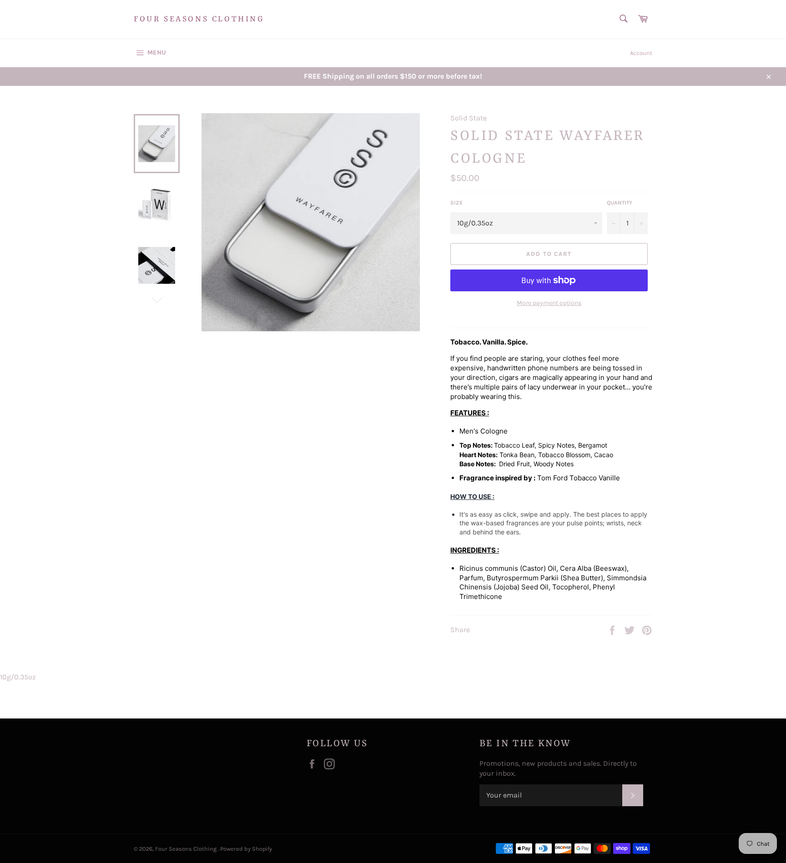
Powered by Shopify (246, 848)
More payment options (549, 303)
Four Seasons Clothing (199, 19)
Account (641, 53)
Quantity (619, 203)
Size (456, 203)
